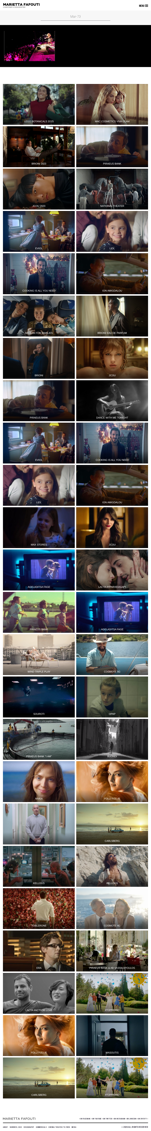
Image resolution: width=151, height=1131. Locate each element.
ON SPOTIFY (142, 1119)
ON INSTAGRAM (119, 1119)
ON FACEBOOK (85, 1119)
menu (141, 5)
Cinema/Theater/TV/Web (59, 1127)
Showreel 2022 (16, 1127)
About (5, 1127)
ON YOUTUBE (97, 1119)
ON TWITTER (107, 1119)
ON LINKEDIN (132, 1119)
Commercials (41, 1127)
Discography (29, 1127)
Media (74, 1127)
